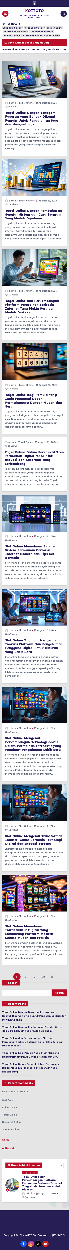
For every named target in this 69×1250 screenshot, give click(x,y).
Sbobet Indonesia (14, 35)
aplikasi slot (9, 1148)
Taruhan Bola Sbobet (16, 31)
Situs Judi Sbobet (34, 28)
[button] (56, 1165)
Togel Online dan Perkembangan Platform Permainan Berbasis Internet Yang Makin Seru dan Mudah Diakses (32, 306)
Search (12, 982)
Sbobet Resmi (52, 35)
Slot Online (25, 536)
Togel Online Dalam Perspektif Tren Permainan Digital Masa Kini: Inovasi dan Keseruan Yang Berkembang (34, 458)
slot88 (5, 1139)
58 (43, 976)
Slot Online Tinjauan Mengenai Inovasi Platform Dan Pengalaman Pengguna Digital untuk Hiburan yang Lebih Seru (34, 646)
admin (13, 102)
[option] (34, 1183)
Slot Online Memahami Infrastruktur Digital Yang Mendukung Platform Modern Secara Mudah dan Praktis (29, 932)
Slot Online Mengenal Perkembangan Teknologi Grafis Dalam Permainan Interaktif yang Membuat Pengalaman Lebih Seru (33, 744)
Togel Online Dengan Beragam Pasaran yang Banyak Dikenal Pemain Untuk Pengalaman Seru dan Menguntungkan (31, 118)
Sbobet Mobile (34, 35)
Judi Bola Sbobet (12, 28)
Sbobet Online (55, 28)
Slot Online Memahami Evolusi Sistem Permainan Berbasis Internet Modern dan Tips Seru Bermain (30, 552)
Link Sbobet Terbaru (41, 31)
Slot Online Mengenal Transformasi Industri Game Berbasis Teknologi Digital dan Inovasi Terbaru (34, 840)
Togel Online (26, 102)
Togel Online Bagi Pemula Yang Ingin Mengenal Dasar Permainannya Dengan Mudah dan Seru (33, 400)
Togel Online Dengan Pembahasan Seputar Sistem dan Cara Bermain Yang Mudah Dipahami (33, 214)
